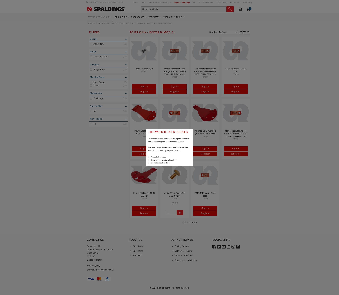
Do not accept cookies (160, 163)
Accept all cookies (158, 157)
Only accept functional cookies (164, 160)
